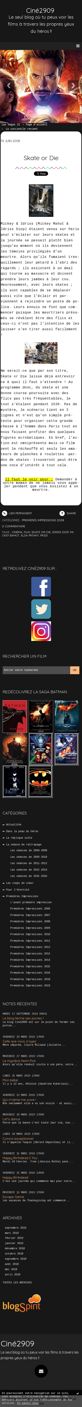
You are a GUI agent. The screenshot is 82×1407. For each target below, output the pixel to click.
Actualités (13, 824)
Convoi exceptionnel (18, 1139)
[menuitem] (13, 125)
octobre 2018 (14, 1253)
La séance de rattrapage (23, 844)
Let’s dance (11, 1119)
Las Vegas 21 (11, 124)
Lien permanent (20, 513)
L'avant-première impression (31, 902)
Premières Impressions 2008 (30, 921)
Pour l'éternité (17, 889)
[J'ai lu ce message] (77, 1393)
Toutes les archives (17, 1282)
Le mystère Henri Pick (19, 1061)
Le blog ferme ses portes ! (23, 1018)
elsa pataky (30, 535)
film (27, 532)
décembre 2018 (15, 1248)
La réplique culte (19, 838)
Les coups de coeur (20, 883)
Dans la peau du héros (22, 831)
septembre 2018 (15, 1259)
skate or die (41, 532)
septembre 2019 (15, 1227)
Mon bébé (10, 1080)
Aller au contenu (19, 8)
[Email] (41, 1371)
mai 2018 (11, 1269)
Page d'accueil (36, 124)
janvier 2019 (14, 1243)
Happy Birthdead (15, 1177)
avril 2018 (12, 1274)
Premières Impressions (22, 896)
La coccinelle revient (22, 129)
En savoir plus (28, 1403)
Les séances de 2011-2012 (28, 863)
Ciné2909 (40, 10)
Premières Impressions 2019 (30, 985)
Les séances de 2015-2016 (28, 876)
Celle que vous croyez (19, 1041)
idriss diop (60, 532)
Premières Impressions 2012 (30, 947)
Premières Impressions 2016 (30, 972)
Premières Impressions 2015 (30, 966)
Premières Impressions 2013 (30, 953)
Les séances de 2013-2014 (28, 869)
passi (44, 535)
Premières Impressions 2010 (30, 934)
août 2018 (12, 1264)
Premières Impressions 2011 (30, 940)
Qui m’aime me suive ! (19, 1100)
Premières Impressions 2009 (30, 928)
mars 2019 (12, 1233)
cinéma (17, 532)
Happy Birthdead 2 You (20, 1158)
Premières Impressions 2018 (30, 979)
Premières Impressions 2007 (30, 915)
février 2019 (14, 1238)
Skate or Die (41, 158)
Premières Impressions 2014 (30, 960)
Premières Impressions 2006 (30, 908)
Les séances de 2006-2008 (28, 850)
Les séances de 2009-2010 (28, 857)
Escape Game (13, 1197)
